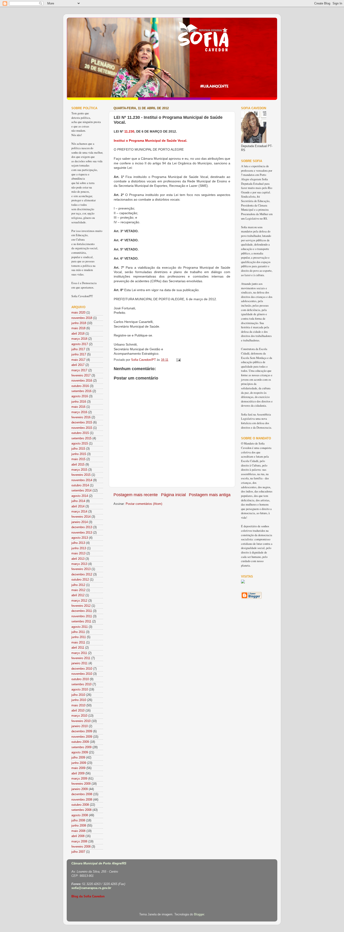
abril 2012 (77, 595)
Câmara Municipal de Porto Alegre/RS (98, 863)
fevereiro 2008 (81, 846)
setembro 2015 (81, 438)
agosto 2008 (79, 815)
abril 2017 (77, 365)
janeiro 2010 (79, 726)
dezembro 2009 (81, 731)
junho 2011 (78, 637)
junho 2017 (78, 354)
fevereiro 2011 (80, 658)
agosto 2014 (79, 496)
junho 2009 (78, 763)
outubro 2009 (80, 742)
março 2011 (79, 653)
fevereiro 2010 (81, 721)
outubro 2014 (80, 485)
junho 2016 (78, 401)
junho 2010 (78, 700)
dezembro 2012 (81, 574)
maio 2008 (78, 831)
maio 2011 (78, 642)
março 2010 (79, 715)
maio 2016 (78, 406)
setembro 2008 (81, 810)
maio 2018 (78, 328)
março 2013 (79, 564)
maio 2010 (78, 705)
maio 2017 (78, 359)
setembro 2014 (81, 490)
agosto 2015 (79, 443)
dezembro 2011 (81, 611)
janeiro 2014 (79, 522)
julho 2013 (78, 543)
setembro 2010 (81, 684)
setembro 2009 (81, 747)
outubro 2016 (80, 386)
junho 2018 (78, 323)
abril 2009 (77, 773)
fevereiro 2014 (81, 516)
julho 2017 (78, 349)
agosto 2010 (79, 689)
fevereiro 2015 (81, 475)
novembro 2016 (81, 380)
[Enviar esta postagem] (178, 359)
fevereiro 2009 (81, 783)
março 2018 (79, 338)
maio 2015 (78, 459)
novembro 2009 (81, 736)
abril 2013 (77, 558)
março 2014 (79, 511)
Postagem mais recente (135, 494)
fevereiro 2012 (81, 605)
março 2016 (79, 412)
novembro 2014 (81, 480)
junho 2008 (78, 825)
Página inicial (173, 494)
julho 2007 (78, 851)
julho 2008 (78, 820)
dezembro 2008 (81, 794)
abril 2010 (77, 710)
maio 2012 (78, 590)
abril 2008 (77, 836)
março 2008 (79, 841)
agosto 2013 (79, 537)
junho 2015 (78, 454)
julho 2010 (78, 695)
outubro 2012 (80, 579)
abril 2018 (77, 333)
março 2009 (79, 778)
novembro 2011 (81, 616)
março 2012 (79, 600)
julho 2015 (78, 448)
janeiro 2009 (79, 789)
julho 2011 (78, 632)
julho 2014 (78, 501)
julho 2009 (78, 757)
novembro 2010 (81, 674)
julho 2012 (78, 585)
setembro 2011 (81, 621)
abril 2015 (77, 464)
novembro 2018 (81, 318)
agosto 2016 (79, 396)
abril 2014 (77, 506)
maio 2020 (78, 312)
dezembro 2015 (81, 422)
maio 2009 (78, 768)
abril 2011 (77, 647)
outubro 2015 (80, 433)
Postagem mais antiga (210, 494)
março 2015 (79, 469)
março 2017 (79, 370)
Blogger (199, 914)
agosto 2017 (79, 344)
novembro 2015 (81, 428)
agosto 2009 (79, 752)
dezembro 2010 (81, 668)
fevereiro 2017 (81, 375)
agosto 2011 (79, 627)
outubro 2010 (80, 679)
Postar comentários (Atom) (144, 504)
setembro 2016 (81, 391)
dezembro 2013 (81, 527)
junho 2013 (78, 548)
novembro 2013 (81, 532)
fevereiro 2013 (81, 569)
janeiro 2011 (79, 663)
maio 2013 (78, 553)
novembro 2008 (81, 799)
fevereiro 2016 (81, 417)
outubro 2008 (80, 804)
